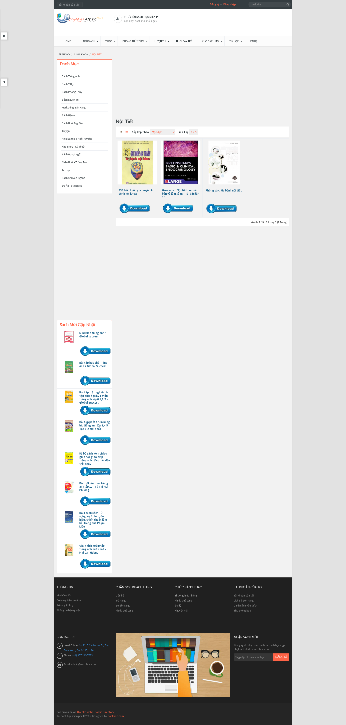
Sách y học (68, 84)
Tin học (66, 170)
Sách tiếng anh (71, 76)
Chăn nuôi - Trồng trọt (75, 162)
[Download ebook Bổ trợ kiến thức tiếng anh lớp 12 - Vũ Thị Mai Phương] (69, 487)
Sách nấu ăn (69, 115)
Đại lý (178, 605)
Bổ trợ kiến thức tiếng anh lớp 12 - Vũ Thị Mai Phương (93, 486)
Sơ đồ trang (123, 605)
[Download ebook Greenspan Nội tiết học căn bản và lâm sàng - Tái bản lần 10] (181, 162)
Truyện (66, 131)
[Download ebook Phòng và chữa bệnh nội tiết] (224, 163)
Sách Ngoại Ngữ (71, 154)
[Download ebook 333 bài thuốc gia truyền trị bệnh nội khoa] (137, 162)
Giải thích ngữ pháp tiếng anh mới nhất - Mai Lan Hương (92, 549)
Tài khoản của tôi (244, 595)
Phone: (68, 655)
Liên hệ (120, 595)
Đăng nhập (229, 4)
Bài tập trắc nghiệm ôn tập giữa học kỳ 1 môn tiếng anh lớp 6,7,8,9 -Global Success (94, 397)
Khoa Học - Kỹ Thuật (73, 146)
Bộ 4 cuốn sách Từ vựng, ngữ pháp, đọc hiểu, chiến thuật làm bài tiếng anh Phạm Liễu (93, 519)
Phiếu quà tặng (124, 610)
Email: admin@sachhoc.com (80, 664)
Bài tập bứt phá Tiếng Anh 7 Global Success (93, 364)
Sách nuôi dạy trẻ (72, 123)
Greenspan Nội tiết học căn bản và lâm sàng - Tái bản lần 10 (180, 193)
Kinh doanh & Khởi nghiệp (77, 139)
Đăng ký (214, 4)
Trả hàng (121, 600)
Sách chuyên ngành (73, 178)
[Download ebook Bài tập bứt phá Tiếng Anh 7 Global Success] (69, 367)
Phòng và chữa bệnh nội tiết (223, 190)
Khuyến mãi (181, 610)
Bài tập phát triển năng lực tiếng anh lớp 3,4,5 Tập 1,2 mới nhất (94, 425)
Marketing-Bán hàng (74, 107)
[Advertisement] (84, 257)
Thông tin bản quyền (68, 610)
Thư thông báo (242, 610)
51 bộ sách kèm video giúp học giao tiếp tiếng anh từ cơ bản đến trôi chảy (94, 458)
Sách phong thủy (72, 92)
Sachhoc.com (116, 716)
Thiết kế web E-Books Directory (95, 712)
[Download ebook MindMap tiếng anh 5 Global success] (69, 337)
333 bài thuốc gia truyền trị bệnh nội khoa (136, 191)
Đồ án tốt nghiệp (72, 185)
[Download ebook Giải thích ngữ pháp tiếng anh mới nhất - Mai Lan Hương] (69, 550)
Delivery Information (69, 600)
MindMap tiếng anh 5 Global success (93, 334)
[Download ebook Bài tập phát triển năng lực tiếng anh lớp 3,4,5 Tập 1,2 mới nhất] (69, 426)
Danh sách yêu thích (245, 605)
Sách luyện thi (70, 99)
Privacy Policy (65, 605)
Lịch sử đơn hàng (244, 600)
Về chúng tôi (64, 595)
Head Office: (71, 645)
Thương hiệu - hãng (186, 595)
